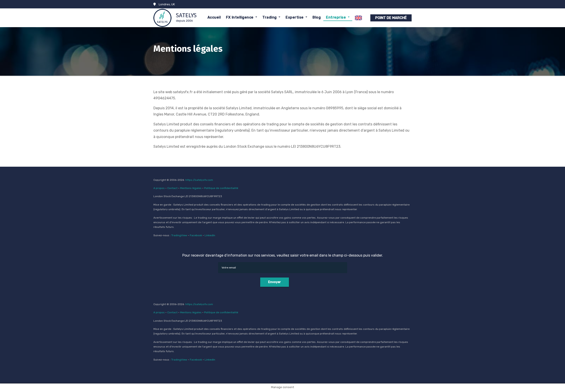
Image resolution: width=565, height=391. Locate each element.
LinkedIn (210, 235)
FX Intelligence (240, 17)
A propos (159, 188)
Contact (172, 188)
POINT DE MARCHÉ (391, 18)
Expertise (295, 17)
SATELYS (186, 15)
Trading (270, 17)
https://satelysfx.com (199, 179)
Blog (317, 17)
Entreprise (336, 17)
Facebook (196, 235)
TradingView (179, 235)
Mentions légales (191, 188)
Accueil (214, 17)
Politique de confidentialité (221, 188)
